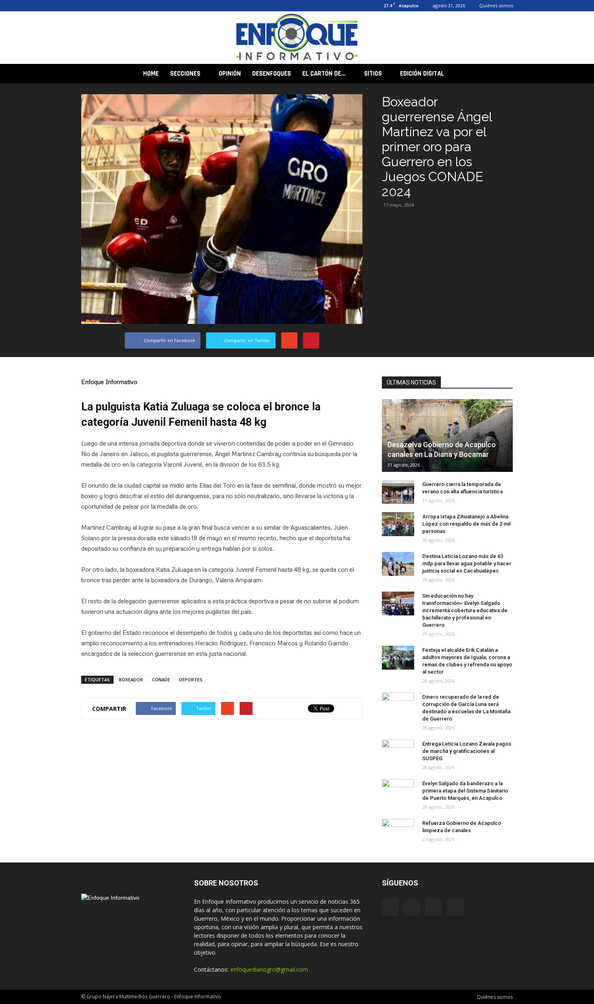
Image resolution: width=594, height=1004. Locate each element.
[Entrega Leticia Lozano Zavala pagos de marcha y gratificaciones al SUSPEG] (398, 752)
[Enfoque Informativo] (297, 38)
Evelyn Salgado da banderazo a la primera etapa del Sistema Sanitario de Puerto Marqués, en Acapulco (465, 790)
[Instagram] (101, 5)
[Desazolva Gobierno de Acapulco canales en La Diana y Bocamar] (447, 435)
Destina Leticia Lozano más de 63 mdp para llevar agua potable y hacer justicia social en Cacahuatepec (466, 563)
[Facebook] (87, 5)
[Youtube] (127, 5)
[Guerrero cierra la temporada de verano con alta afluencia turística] (398, 492)
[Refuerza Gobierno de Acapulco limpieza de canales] (398, 831)
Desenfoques (271, 73)
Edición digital (422, 73)
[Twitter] (114, 5)
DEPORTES (190, 679)
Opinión (230, 73)
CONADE (161, 679)
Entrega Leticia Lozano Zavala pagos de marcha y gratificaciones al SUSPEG (466, 751)
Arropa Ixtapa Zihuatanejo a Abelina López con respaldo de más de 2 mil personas (466, 524)
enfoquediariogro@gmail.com (269, 969)
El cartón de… (324, 73)
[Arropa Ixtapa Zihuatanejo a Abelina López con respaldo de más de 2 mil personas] (398, 524)
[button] (503, 73)
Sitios (373, 73)
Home (151, 73)
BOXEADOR (131, 679)
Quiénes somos (496, 5)
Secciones (185, 73)
